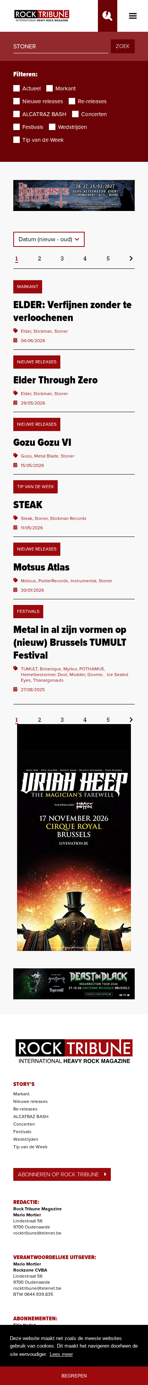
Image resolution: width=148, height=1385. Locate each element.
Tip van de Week (30, 1146)
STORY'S (24, 1084)
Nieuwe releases (30, 1101)
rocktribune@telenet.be (37, 1233)
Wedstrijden (25, 1139)
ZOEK (123, 46)
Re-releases (25, 1109)
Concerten (24, 1124)
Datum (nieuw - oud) (46, 239)
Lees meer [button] (61, 1354)
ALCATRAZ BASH (31, 1116)
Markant (21, 1094)
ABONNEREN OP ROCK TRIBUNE (58, 1174)
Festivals (22, 1131)
